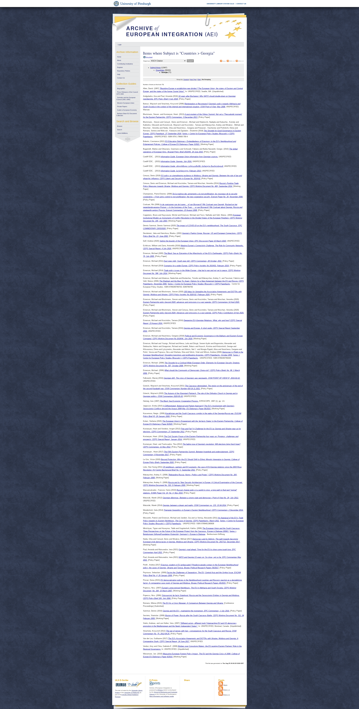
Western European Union (125, 103)
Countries (160, 70)
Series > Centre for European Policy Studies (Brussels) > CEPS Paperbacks (199, 284)
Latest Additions (122, 133)
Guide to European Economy (127, 110)
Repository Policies (123, 71)
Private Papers (122, 106)
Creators (186, 79)
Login (119, 44)
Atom (224, 61)
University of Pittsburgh (131, 692)
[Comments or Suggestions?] (240, 6)
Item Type (193, 79)
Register (120, 67)
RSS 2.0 (241, 61)
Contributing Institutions (125, 64)
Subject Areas (155, 68)
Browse (119, 126)
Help (118, 74)
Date (199, 79)
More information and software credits (161, 696)
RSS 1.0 (232, 61)
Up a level (149, 57)
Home (119, 57)
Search (119, 129)
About (119, 60)
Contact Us (121, 78)
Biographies (121, 88)
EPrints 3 (160, 690)
